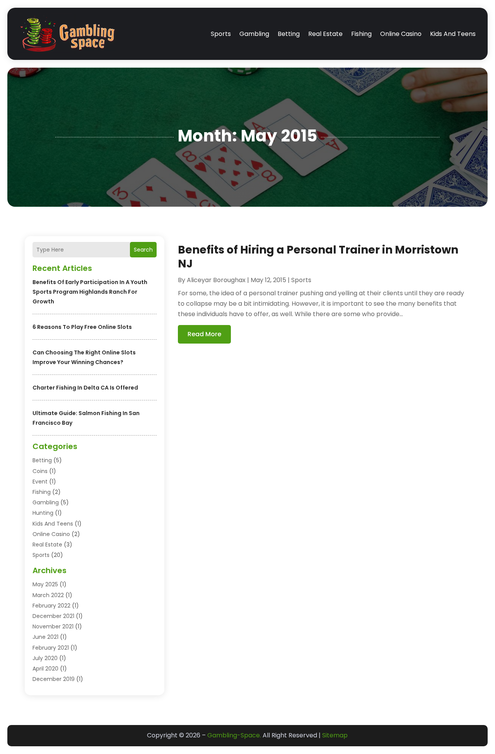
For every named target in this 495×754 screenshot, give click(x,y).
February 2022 (51, 605)
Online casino (401, 33)
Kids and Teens (453, 33)
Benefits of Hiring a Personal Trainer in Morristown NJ (318, 256)
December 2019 (53, 679)
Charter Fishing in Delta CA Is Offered (85, 387)
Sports (221, 33)
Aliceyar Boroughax (216, 280)
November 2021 (52, 626)
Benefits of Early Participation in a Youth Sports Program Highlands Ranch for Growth (89, 291)
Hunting (42, 513)
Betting (289, 33)
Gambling (254, 33)
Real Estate (325, 33)
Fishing (361, 33)
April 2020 (45, 668)
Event (40, 481)
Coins (40, 471)
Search (143, 250)
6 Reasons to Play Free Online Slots (82, 327)
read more (204, 334)
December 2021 (53, 616)
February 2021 (50, 648)
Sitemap (335, 735)
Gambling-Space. (234, 735)
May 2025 (45, 584)
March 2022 (48, 595)
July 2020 (45, 658)
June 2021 (45, 637)
